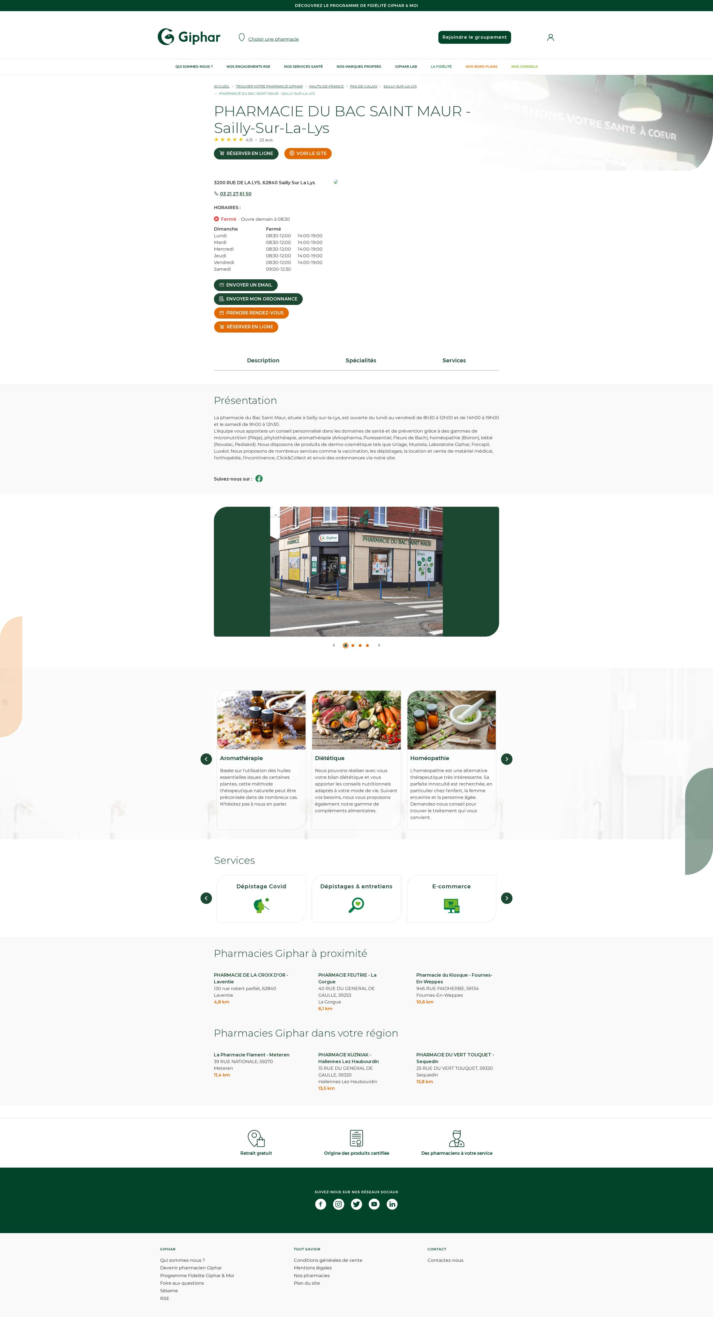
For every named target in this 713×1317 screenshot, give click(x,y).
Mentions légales (313, 1267)
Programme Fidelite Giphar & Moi (197, 1275)
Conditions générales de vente (328, 1260)
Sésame (169, 1290)
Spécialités (361, 360)
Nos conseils (524, 66)
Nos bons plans (481, 66)
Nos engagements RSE (248, 66)
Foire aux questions (182, 1283)
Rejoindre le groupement (475, 37)
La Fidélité (441, 66)
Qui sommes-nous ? (194, 66)
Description (263, 360)
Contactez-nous (445, 1260)
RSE (164, 1298)
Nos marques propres (359, 66)
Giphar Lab (406, 66)
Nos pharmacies (312, 1275)
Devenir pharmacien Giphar (191, 1267)
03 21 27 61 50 (235, 194)
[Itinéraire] (416, 182)
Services (454, 360)
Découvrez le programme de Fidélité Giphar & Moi (356, 5)
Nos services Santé (303, 66)
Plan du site (307, 1283)
